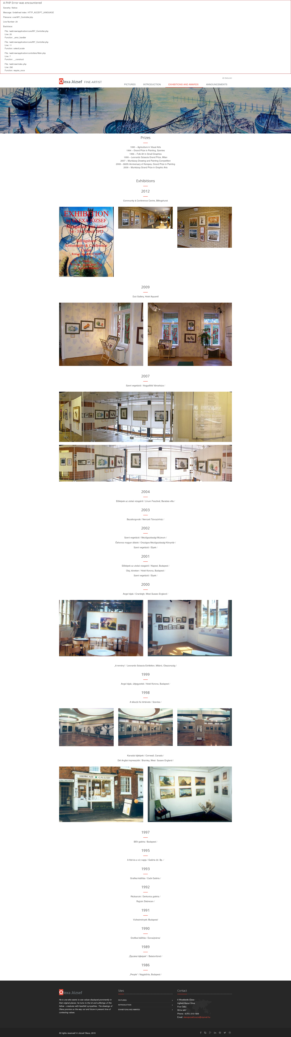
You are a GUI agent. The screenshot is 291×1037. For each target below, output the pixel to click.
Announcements (216, 84)
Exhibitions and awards (183, 84)
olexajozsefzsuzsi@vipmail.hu (197, 1017)
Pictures (130, 84)
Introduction (152, 84)
